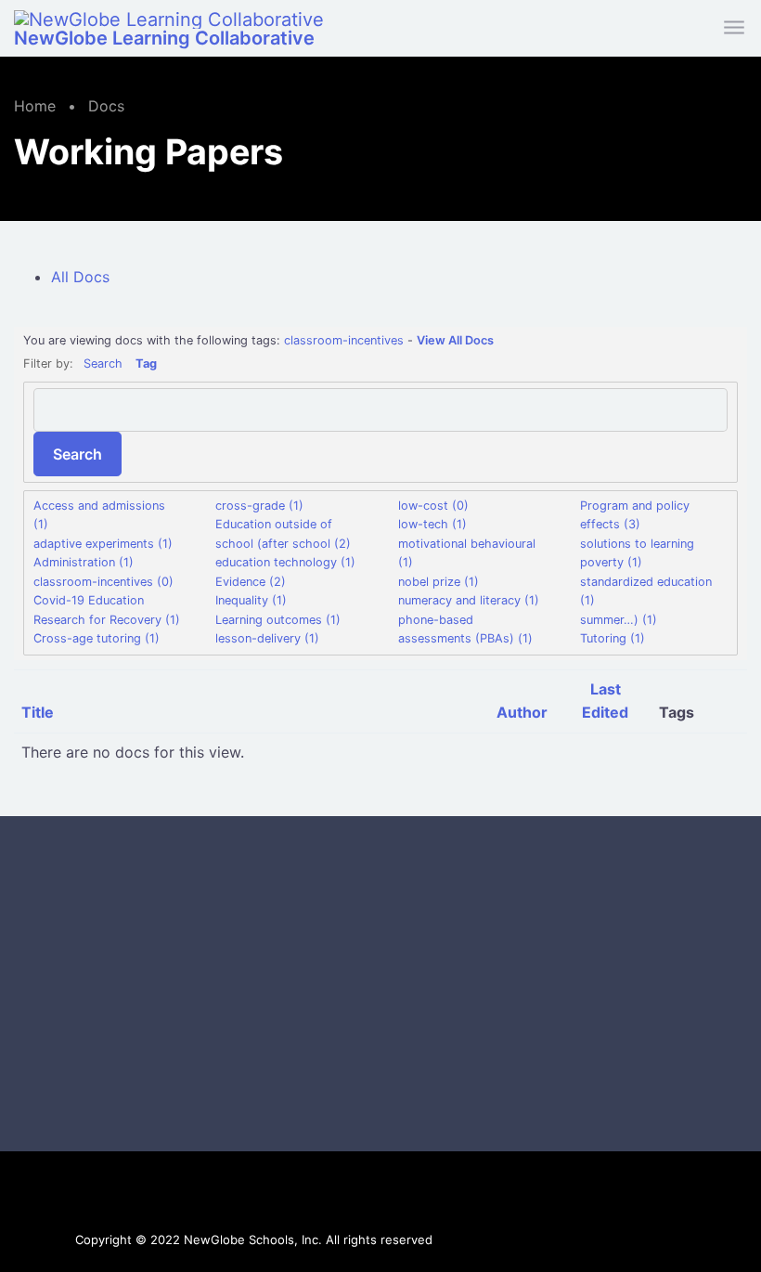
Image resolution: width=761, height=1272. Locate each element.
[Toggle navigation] (735, 28)
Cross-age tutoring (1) (96, 638)
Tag (146, 363)
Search (103, 363)
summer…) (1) (618, 620)
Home (35, 106)
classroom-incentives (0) (103, 582)
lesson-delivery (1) (267, 638)
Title (37, 712)
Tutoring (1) (612, 638)
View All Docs (455, 340)
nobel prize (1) (438, 582)
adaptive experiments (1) (103, 544)
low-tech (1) (432, 524)
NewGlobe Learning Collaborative (164, 38)
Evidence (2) (250, 582)
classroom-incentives (344, 340)
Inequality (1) (251, 600)
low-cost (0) (433, 506)
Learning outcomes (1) (278, 620)
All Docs (80, 276)
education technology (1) (285, 562)
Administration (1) (83, 562)
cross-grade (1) (259, 506)
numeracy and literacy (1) (468, 600)
